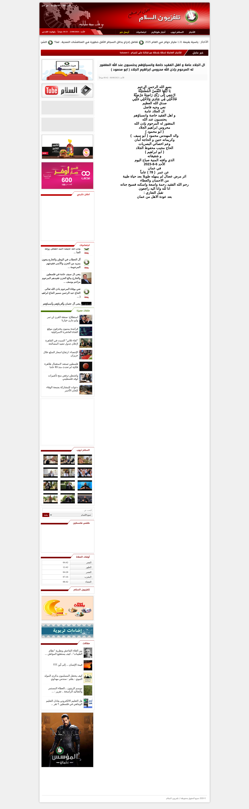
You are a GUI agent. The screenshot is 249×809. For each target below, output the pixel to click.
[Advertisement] (183, 222)
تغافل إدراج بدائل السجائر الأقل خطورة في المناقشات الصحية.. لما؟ (135, 42)
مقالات (86, 643)
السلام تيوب (83, 450)
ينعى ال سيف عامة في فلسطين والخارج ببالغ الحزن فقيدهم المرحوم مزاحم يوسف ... (61, 270)
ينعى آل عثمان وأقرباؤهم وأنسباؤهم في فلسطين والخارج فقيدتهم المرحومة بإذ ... (61, 300)
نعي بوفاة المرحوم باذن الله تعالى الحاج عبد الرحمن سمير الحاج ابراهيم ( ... (60, 285)
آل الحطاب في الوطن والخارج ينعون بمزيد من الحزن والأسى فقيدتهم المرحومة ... (61, 256)
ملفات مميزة (83, 310)
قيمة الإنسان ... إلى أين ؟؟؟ (67, 664)
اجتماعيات (84, 245)
